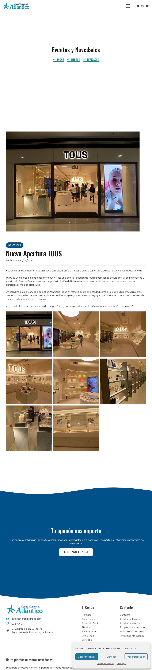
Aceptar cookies (86, 656)
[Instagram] (142, 6)
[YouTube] (147, 6)
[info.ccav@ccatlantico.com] (9, 618)
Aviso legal (121, 663)
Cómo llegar (88, 619)
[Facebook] (137, 6)
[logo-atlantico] (16, 6)
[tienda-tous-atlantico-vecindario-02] (29, 428)
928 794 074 (18, 623)
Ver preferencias (136, 656)
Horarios (86, 614)
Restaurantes (89, 631)
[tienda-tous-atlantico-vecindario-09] (123, 334)
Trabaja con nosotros (132, 631)
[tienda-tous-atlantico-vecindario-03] (76, 428)
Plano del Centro (91, 623)
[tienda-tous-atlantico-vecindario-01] (29, 334)
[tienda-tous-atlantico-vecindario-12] (123, 381)
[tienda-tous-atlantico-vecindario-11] (29, 381)
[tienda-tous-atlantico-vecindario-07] (76, 381)
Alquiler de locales (130, 619)
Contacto (125, 614)
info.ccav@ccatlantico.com (26, 618)
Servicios (87, 639)
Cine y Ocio (88, 635)
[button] (128, 6)
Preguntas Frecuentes (132, 635)
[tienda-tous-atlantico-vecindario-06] (76, 334)
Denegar (111, 656)
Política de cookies (105, 663)
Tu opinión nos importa (132, 627)
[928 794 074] (9, 623)
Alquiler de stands (130, 623)
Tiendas (86, 627)
